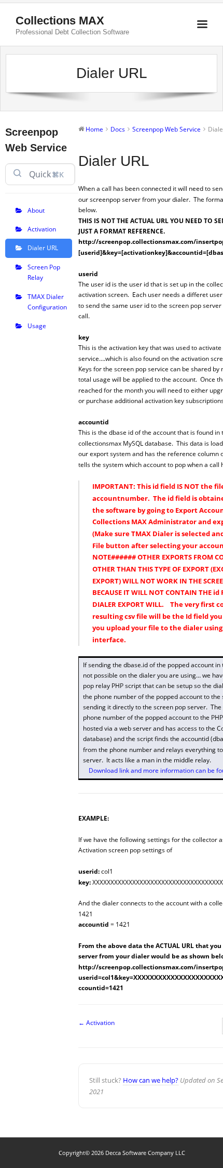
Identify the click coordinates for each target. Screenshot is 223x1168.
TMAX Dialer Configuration (47, 302)
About (36, 210)
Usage (36, 325)
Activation (41, 229)
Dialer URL (42, 247)
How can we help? (150, 1080)
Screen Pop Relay (43, 272)
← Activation (96, 1022)
